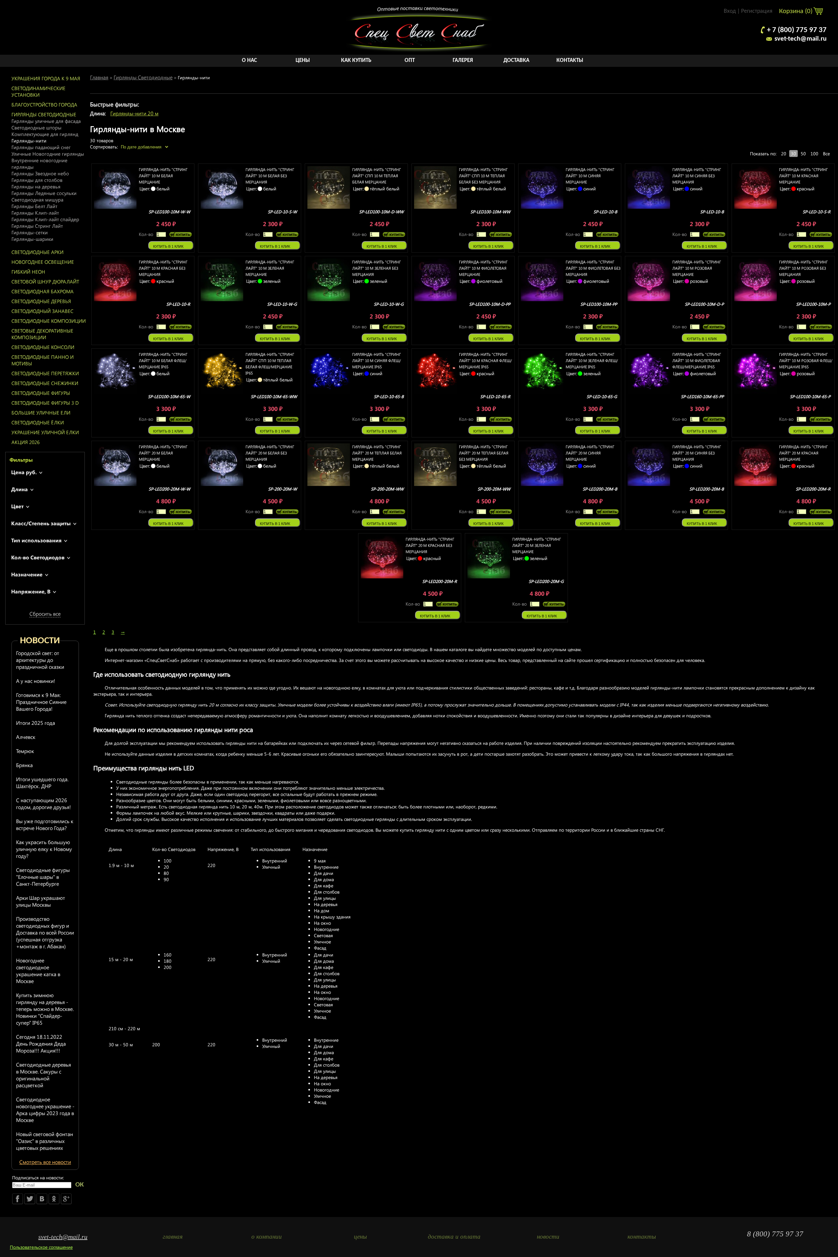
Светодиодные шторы (36, 127)
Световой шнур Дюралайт (45, 281)
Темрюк (25, 750)
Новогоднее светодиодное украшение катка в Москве (38, 970)
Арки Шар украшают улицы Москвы (40, 901)
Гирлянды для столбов (37, 180)
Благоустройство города (44, 104)
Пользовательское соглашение (41, 1247)
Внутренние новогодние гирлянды (39, 163)
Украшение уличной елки (45, 432)
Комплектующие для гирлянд (44, 134)
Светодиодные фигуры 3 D (45, 402)
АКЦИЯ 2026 (25, 442)
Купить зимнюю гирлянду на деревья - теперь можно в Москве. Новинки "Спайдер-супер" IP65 (45, 1009)
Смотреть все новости (45, 1161)
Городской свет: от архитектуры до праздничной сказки (40, 659)
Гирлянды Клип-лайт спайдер (45, 219)
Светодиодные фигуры (40, 393)
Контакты (569, 60)
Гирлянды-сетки (29, 232)
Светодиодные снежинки (44, 383)
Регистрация (757, 11)
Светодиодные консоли (42, 347)
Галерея (463, 60)
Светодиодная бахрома (42, 291)
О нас (249, 60)
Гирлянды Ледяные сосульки (44, 193)
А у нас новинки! (35, 680)
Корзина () (796, 11)
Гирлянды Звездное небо (40, 173)
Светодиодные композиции (48, 321)
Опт (410, 60)
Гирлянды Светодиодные (43, 114)
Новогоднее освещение (42, 262)
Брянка (24, 765)
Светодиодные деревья (41, 301)
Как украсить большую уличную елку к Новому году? (44, 849)
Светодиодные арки (37, 252)
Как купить (356, 60)
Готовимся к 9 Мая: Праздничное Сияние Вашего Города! (41, 701)
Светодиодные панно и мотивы (42, 360)
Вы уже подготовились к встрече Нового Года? (44, 824)
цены (360, 1236)
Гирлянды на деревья (36, 186)
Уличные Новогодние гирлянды (47, 153)
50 (803, 153)
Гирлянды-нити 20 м (134, 113)
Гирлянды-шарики (32, 239)
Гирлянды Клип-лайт (35, 212)
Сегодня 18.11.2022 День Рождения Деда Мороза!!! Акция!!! (41, 1043)
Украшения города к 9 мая (45, 78)
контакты (642, 1236)
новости (548, 1236)
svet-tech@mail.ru (800, 38)
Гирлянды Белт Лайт (34, 206)
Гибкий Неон (28, 271)
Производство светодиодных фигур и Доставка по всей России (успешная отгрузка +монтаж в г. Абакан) (45, 932)
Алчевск (25, 736)
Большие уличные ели (40, 412)
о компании (266, 1236)
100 (814, 153)
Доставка (516, 60)
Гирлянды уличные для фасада (46, 121)
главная (173, 1236)
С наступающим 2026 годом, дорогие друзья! (43, 803)
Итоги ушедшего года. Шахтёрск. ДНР (42, 782)
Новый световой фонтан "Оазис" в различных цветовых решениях (44, 1141)
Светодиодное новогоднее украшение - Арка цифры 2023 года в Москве (45, 1109)
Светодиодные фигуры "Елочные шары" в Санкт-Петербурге (43, 876)
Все (826, 153)
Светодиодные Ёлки (37, 422)
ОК (79, 1184)
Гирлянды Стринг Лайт (37, 225)
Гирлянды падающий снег (41, 147)
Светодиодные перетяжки (45, 373)
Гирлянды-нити (28, 140)
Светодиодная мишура (37, 199)
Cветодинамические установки (38, 91)
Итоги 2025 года (35, 722)
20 (783, 153)
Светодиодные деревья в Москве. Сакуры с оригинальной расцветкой (43, 1075)
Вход (730, 11)
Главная (99, 77)
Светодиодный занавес (42, 311)
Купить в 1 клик (168, 246)
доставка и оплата (454, 1236)
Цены (303, 60)
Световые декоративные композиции (42, 333)
